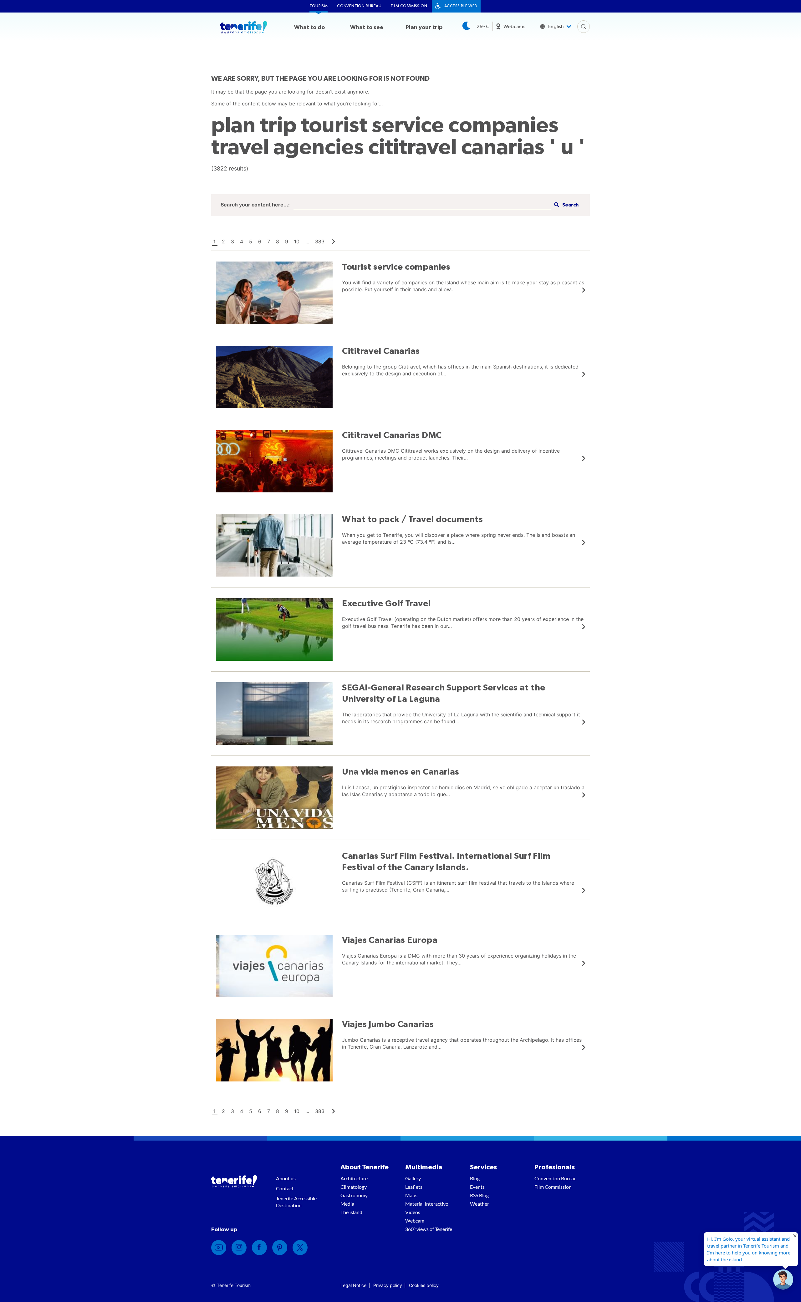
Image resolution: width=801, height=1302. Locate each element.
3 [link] (232, 241)
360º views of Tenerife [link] (428, 1229)
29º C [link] (483, 26)
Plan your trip (424, 27)
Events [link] (477, 1187)
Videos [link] (412, 1212)
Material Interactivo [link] (426, 1204)
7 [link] (268, 241)
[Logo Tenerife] (244, 28)
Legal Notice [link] (353, 1285)
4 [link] (241, 241)
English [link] (556, 26)
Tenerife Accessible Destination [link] (296, 1201)
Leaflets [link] (413, 1187)
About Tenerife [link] (364, 1167)
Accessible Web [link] (460, 6)
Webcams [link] (514, 26)
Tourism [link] (318, 6)
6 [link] (259, 241)
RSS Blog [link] (479, 1195)
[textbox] (422, 205)
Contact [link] (284, 1188)
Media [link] (347, 1204)
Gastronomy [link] (354, 1195)
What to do (309, 27)
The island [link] (351, 1212)
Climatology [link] (353, 1187)
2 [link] (223, 241)
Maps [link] (411, 1195)
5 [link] (250, 241)
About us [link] (286, 1178)
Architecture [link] (354, 1178)
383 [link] (319, 241)
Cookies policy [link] (424, 1285)
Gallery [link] (413, 1178)
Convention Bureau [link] (359, 6)
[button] (565, 205)
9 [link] (286, 241)
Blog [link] (475, 1178)
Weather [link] (479, 1204)
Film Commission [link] (409, 6)
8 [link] (277, 241)
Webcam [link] (414, 1220)
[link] (333, 241)
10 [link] (296, 241)
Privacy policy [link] (387, 1285)
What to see (366, 27)
